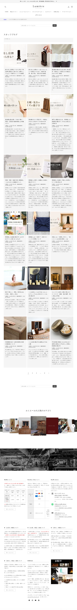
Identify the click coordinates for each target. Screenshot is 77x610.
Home (5, 19)
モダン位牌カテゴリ (69, 430)
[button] (5, 7)
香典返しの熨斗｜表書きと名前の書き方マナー (38, 181)
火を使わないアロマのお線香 (15, 430)
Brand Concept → (23, 467)
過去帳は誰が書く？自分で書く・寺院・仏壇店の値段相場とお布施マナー (14, 121)
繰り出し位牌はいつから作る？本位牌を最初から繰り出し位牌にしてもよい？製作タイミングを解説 (14, 71)
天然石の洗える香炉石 (7, 430)
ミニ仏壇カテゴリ (25, 431)
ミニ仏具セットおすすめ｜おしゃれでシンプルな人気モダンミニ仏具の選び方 (38, 294)
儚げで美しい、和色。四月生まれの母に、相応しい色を (14, 293)
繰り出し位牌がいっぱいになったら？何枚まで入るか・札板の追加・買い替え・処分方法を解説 (38, 71)
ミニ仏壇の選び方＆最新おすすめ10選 (38, 343)
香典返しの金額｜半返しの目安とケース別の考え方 (61, 181)
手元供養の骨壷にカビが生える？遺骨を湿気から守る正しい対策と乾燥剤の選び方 (61, 344)
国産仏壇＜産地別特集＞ (61, 430)
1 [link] (28, 373)
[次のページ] (48, 373)
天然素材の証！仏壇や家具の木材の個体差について (14, 343)
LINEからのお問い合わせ (60, 504)
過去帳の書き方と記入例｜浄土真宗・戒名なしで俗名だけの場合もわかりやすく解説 (61, 71)
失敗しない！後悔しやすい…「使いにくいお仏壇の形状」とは (61, 238)
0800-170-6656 (58, 495)
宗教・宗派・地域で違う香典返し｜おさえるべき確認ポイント (14, 181)
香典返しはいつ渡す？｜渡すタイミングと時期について (38, 238)
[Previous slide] (4, 426)
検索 (54, 25)
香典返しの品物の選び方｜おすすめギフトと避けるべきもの (14, 238)
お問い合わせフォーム (60, 513)
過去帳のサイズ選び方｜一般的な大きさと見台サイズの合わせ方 (38, 120)
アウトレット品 (51, 431)
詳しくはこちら (9, 509)
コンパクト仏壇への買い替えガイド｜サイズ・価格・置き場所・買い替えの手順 (61, 294)
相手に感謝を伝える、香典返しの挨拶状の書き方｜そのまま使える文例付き (61, 121)
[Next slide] (73, 426)
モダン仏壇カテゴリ (38, 432)
